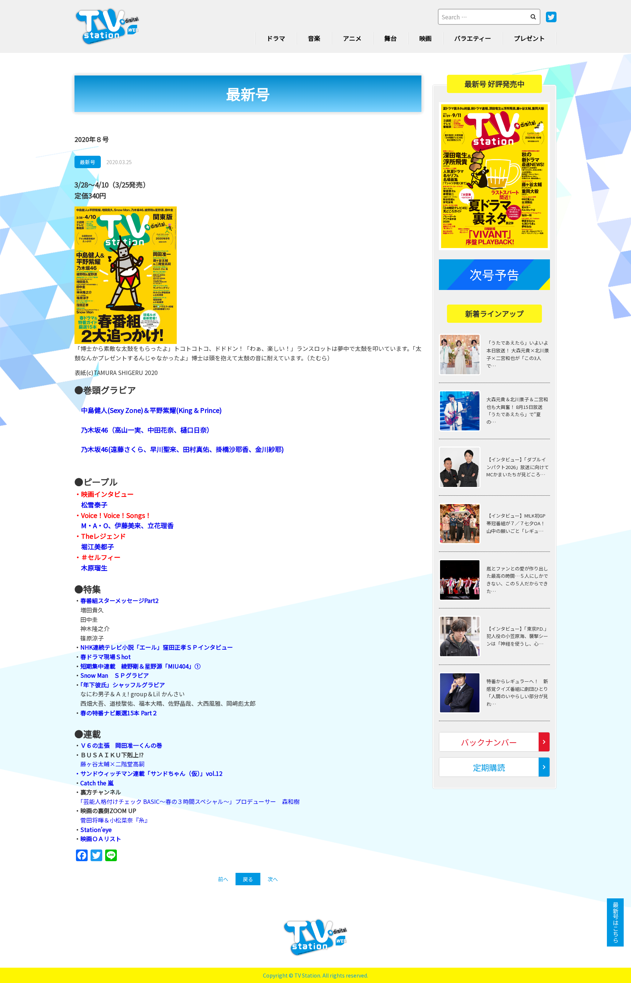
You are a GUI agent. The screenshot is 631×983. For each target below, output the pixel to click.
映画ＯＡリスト (100, 838)
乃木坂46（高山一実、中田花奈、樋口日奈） (147, 429)
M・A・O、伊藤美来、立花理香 (127, 525)
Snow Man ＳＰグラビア (114, 675)
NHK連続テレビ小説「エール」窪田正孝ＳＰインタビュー (156, 647)
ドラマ (276, 38)
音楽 (314, 38)
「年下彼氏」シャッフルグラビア (122, 684)
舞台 (390, 38)
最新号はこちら (615, 922)
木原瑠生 (94, 567)
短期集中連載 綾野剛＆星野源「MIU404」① (140, 666)
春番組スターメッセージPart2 (119, 600)
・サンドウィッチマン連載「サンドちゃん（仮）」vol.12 (148, 773)
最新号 (87, 162)
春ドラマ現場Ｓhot (105, 656)
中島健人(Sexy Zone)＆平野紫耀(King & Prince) (151, 410)
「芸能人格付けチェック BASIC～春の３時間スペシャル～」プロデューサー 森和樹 (189, 801)
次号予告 (494, 274)
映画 (425, 38)
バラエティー (472, 38)
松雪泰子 (94, 504)
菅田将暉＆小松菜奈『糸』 (115, 820)
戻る (248, 879)
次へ (273, 879)
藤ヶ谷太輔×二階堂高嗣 (112, 763)
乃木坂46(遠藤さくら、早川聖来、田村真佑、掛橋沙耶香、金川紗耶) (182, 449)
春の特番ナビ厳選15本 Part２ (119, 712)
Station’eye (96, 829)
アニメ (352, 38)
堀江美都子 (97, 546)
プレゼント (529, 38)
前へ (223, 879)
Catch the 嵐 (97, 782)
